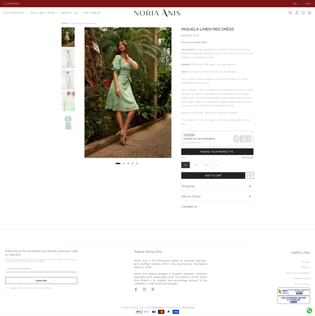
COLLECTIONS (43, 13)
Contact (305, 261)
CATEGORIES (14, 13)
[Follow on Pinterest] (153, 290)
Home (65, 23)
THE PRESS (91, 13)
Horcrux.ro (188, 307)
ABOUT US (70, 13)
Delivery (305, 267)
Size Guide (247, 157)
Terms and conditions (298, 273)
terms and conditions (40, 288)
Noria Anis (158, 307)
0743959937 (13, 3)
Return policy (302, 278)
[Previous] (90, 93)
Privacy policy (302, 284)
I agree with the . (30, 288)
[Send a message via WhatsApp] (309, 310)
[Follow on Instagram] (144, 290)
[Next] (165, 93)
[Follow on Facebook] (136, 290)
